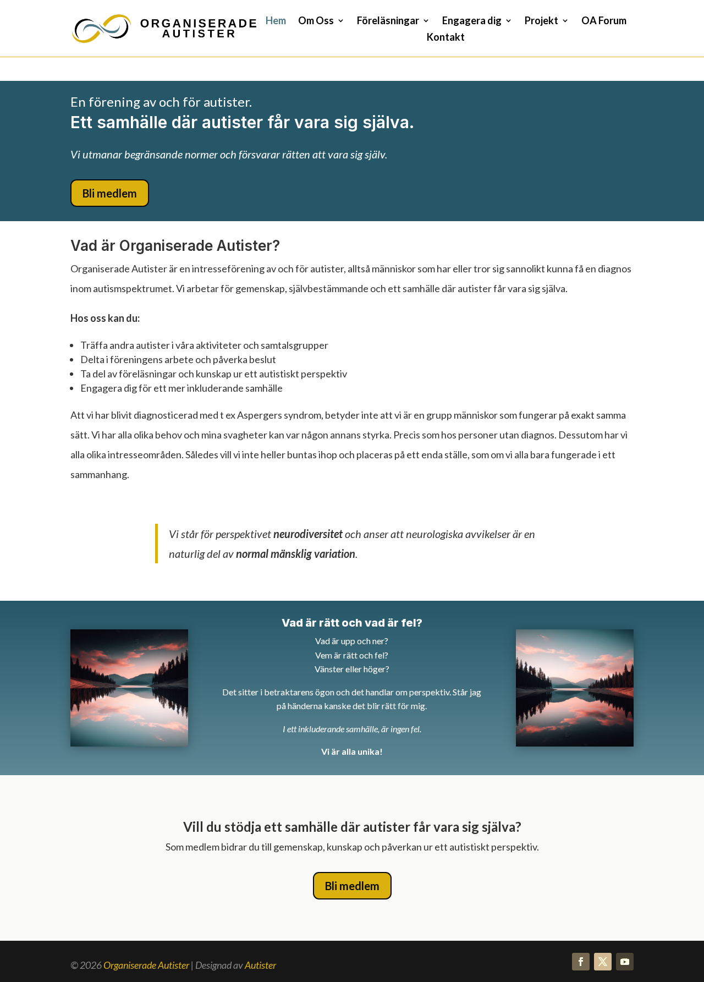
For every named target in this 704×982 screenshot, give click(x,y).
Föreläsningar (388, 21)
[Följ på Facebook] (581, 961)
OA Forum (603, 21)
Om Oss (316, 21)
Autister (260, 965)
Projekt (541, 21)
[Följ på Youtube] (625, 961)
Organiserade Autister (146, 965)
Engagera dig (472, 21)
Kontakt (446, 38)
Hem (276, 21)
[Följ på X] (603, 961)
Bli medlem (109, 193)
